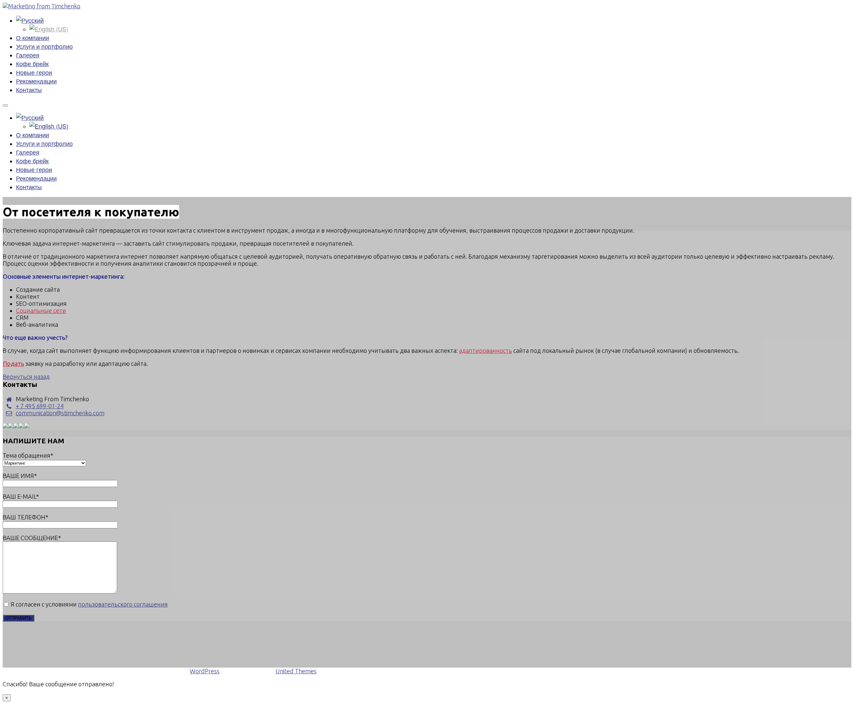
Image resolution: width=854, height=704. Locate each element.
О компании (32, 37)
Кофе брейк (32, 63)
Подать (13, 363)
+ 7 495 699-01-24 (40, 406)
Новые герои (34, 72)
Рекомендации (36, 80)
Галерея (27, 54)
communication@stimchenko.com (60, 413)
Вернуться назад (26, 376)
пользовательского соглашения (123, 604)
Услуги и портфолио (44, 46)
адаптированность (485, 350)
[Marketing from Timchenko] (41, 6)
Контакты (29, 89)
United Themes (296, 671)
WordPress (205, 671)
